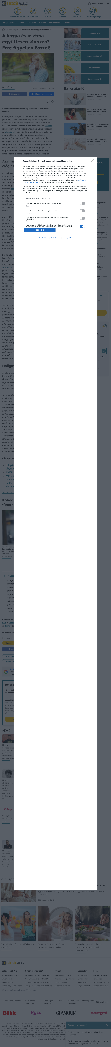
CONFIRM (40, 230)
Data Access (55, 238)
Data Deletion (43, 238)
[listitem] (55, 198)
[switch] (82, 203)
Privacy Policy (68, 238)
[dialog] (55, 523)
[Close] (93, 161)
